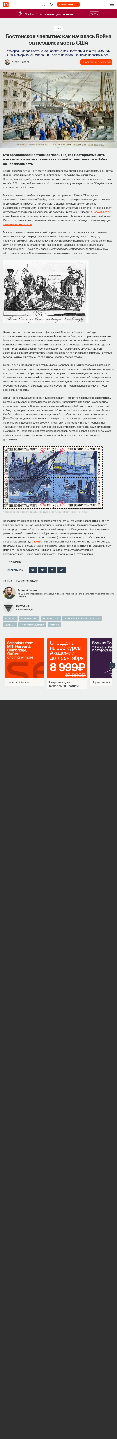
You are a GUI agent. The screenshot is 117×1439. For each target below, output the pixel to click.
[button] (112, 665)
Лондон (9, 624)
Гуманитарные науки (32, 624)
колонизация (29, 618)
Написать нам (14, 570)
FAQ (59, 28)
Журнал (54, 624)
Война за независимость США (82, 618)
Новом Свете (100, 211)
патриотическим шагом (17, 224)
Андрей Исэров (21, 62)
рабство (37, 541)
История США (50, 618)
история (22, 606)
